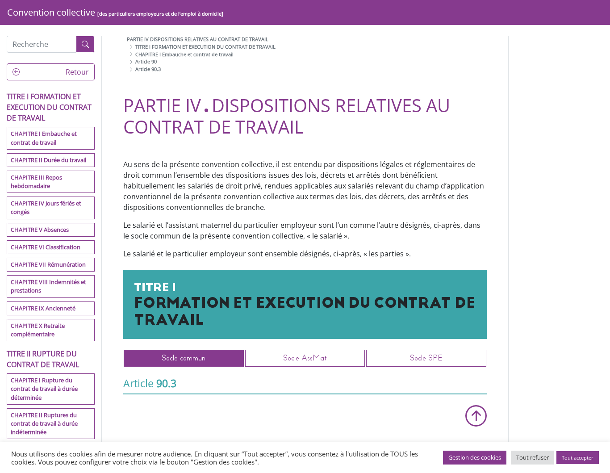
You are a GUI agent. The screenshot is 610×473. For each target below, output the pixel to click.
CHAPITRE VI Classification (45, 247)
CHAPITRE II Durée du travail (48, 159)
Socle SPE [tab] (426, 358)
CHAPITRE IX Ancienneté (43, 308)
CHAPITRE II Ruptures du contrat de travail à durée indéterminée (44, 422)
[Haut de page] (476, 416)
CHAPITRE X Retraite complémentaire (38, 329)
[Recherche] (85, 44)
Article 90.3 (148, 69)
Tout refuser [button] (532, 457)
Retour (76, 72)
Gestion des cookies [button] (474, 457)
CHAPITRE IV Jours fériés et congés (46, 207)
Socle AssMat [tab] (305, 358)
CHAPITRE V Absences (40, 229)
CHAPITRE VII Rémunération (48, 264)
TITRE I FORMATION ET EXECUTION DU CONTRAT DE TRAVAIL (205, 46)
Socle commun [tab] (183, 358)
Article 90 (146, 61)
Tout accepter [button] (577, 457)
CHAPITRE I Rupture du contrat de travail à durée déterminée (44, 388)
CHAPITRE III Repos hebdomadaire (36, 181)
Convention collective (115, 12)
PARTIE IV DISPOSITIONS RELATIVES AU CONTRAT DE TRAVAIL (197, 39)
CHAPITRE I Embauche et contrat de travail (44, 138)
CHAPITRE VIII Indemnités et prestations (48, 286)
